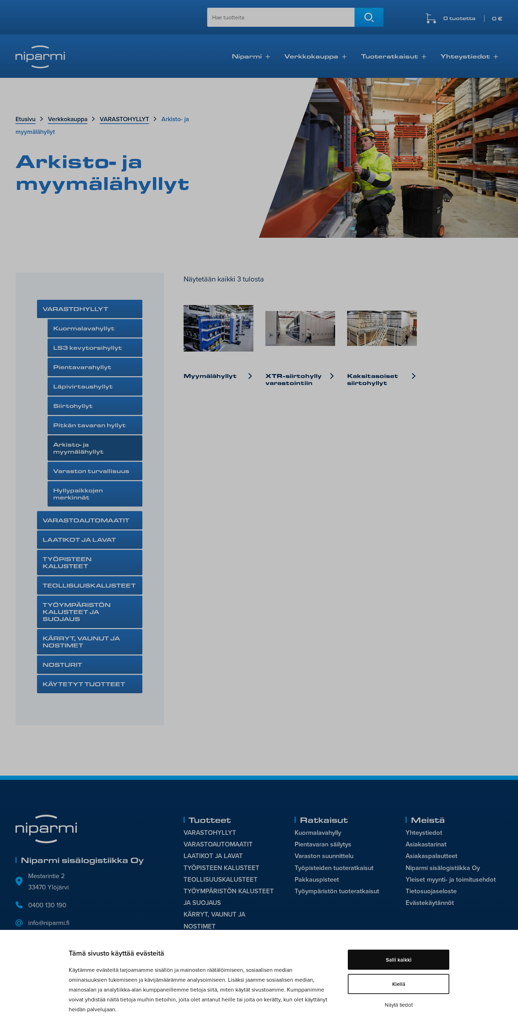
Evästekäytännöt (430, 902)
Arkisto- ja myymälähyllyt (78, 448)
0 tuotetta (472, 18)
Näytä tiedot (399, 1004)
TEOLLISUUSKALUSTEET (89, 585)
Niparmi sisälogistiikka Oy (443, 867)
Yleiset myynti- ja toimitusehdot (451, 879)
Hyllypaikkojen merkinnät (78, 493)
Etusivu (26, 118)
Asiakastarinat (426, 844)
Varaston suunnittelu (324, 856)
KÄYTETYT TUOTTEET (84, 684)
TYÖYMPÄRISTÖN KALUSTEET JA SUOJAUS (77, 611)
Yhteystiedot (465, 56)
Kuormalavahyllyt (84, 328)
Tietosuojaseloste (431, 891)
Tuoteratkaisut (389, 56)
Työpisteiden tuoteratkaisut (334, 867)
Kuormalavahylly (318, 832)
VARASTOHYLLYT (124, 118)
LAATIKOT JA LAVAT (79, 539)
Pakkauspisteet (317, 879)
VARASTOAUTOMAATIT (86, 520)
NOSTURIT (62, 664)
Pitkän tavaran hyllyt (89, 425)
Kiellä (398, 984)
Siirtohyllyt (73, 405)
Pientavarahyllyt (82, 367)
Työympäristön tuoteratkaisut (337, 891)
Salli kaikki (399, 959)
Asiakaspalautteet (431, 856)
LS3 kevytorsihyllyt (87, 347)
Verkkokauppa (311, 56)
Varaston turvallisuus (91, 470)
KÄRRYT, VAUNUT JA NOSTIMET (81, 641)
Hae (368, 17)
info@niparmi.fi (48, 922)
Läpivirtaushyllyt (83, 386)
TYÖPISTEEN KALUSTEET (67, 562)
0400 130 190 (47, 904)
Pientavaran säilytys (323, 844)
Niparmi (247, 56)
